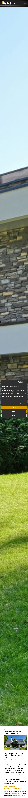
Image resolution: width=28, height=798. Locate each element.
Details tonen (21, 403)
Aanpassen (13, 411)
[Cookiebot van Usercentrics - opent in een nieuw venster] (17, 382)
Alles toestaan (14, 407)
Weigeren (14, 415)
